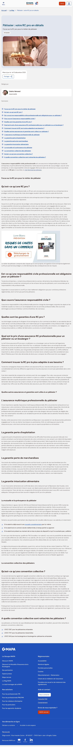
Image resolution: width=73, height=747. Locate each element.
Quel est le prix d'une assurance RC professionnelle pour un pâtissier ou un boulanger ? (33, 125)
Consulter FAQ (42, 699)
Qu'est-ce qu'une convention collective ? (18, 154)
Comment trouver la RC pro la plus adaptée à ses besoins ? (24, 128)
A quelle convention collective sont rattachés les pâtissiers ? (25, 157)
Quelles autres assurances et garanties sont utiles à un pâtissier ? (26, 131)
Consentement (43, 702)
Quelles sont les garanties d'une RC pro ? (18, 122)
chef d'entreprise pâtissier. (33, 170)
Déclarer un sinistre (8, 725)
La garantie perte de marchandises (16, 141)
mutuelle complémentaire (33, 524)
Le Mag (11, 10)
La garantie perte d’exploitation (15, 138)
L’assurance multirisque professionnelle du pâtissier (22, 135)
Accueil (4, 10)
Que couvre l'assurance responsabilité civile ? (19, 119)
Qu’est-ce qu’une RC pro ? (13, 112)
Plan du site (6, 732)
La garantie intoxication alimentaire (16, 144)
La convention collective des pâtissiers (17, 151)
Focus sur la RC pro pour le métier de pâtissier (20, 109)
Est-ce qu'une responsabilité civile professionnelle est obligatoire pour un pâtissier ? (33, 115)
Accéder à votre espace (28, 725)
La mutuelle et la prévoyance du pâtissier (18, 147)
